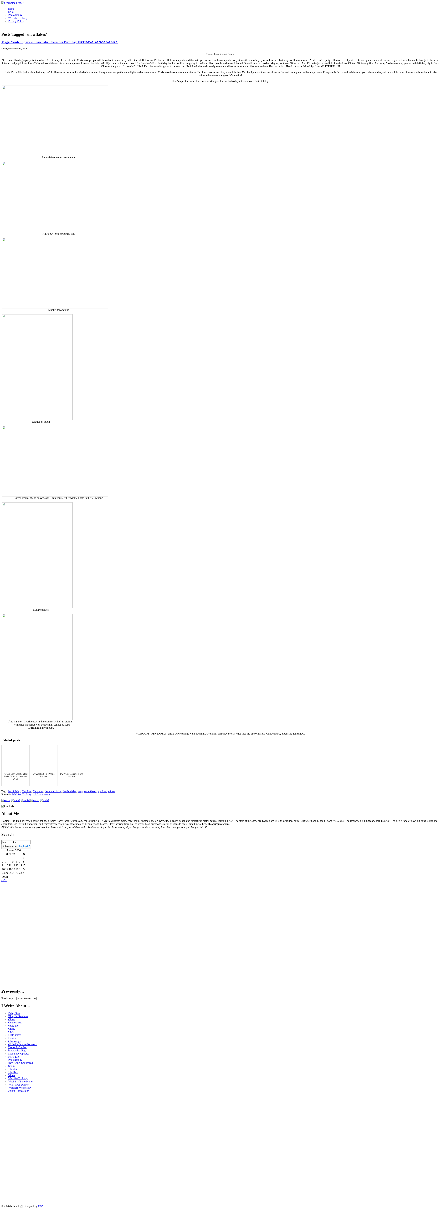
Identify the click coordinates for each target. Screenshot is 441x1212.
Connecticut (14, 1022)
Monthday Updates (18, 1053)
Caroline (26, 791)
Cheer (11, 1019)
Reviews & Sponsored (20, 1062)
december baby (53, 791)
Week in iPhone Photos (21, 1081)
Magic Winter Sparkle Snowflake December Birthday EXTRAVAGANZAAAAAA (59, 42)
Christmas (38, 791)
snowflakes (90, 791)
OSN (41, 1206)
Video (11, 1075)
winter (111, 791)
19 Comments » (41, 794)
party (80, 791)
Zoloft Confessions (18, 1090)
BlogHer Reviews (18, 1016)
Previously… (8, 998)
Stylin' (11, 1066)
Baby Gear (14, 1013)
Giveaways (14, 1041)
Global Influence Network (22, 1044)
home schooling (16, 1050)
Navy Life (13, 1056)
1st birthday (14, 791)
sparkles (102, 791)
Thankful (13, 1069)
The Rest (13, 1072)
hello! (11, 11)
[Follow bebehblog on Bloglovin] (16, 847)
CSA (11, 1031)
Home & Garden (17, 1047)
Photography (15, 14)
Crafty (11, 1028)
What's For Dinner (18, 1084)
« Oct (4, 880)
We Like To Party (18, 18)
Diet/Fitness (14, 1034)
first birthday (69, 791)
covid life (13, 1025)
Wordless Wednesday (20, 1087)
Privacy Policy (16, 21)
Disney (12, 1038)
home (11, 8)
